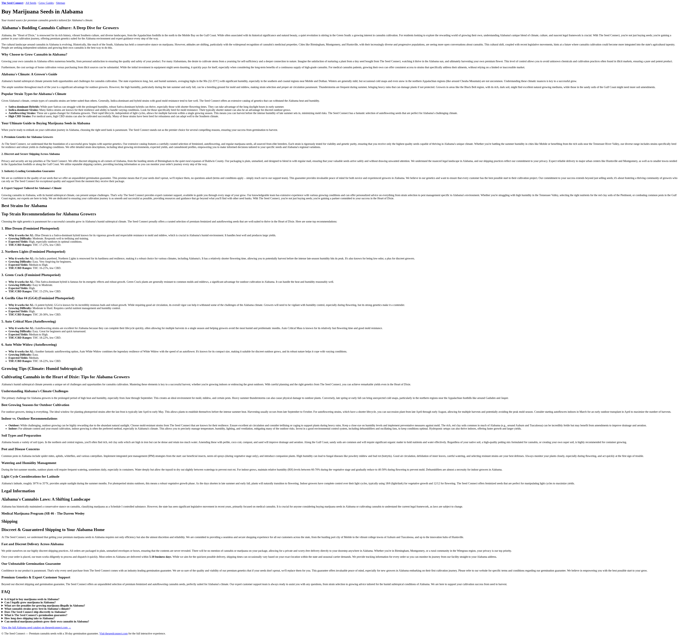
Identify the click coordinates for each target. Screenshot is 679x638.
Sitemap (60, 2)
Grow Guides (46, 2)
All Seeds (30, 2)
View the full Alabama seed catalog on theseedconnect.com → (36, 627)
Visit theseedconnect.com (113, 633)
